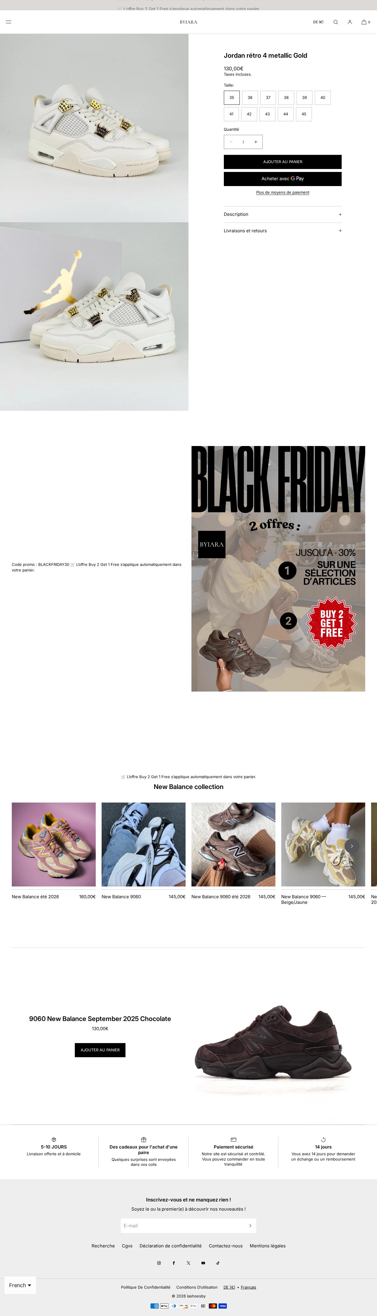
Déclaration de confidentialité (171, 1246)
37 (268, 97)
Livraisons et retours (245, 230)
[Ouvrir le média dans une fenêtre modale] (94, 128)
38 (286, 97)
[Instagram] (159, 1263)
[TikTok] (217, 1263)
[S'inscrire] (249, 1226)
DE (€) (318, 22)
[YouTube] (203, 1263)
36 (250, 97)
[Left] (25, 846)
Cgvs (127, 1246)
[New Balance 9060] (144, 844)
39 (304, 97)
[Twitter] (188, 1263)
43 (267, 114)
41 (231, 114)
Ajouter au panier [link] (100, 1050)
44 (285, 114)
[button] (336, 22)
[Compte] (349, 22)
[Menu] (13, 22)
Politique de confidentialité (146, 1287)
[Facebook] (173, 1263)
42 (249, 114)
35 (231, 97)
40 (322, 97)
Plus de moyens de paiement (282, 192)
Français (248, 1287)
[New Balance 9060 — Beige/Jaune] (323, 844)
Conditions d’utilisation (197, 1287)
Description (236, 214)
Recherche (103, 1246)
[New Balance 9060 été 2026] (233, 844)
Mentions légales (268, 1246)
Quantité (231, 129)
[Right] (352, 846)
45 (304, 114)
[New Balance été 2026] (54, 844)
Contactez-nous (226, 1246)
